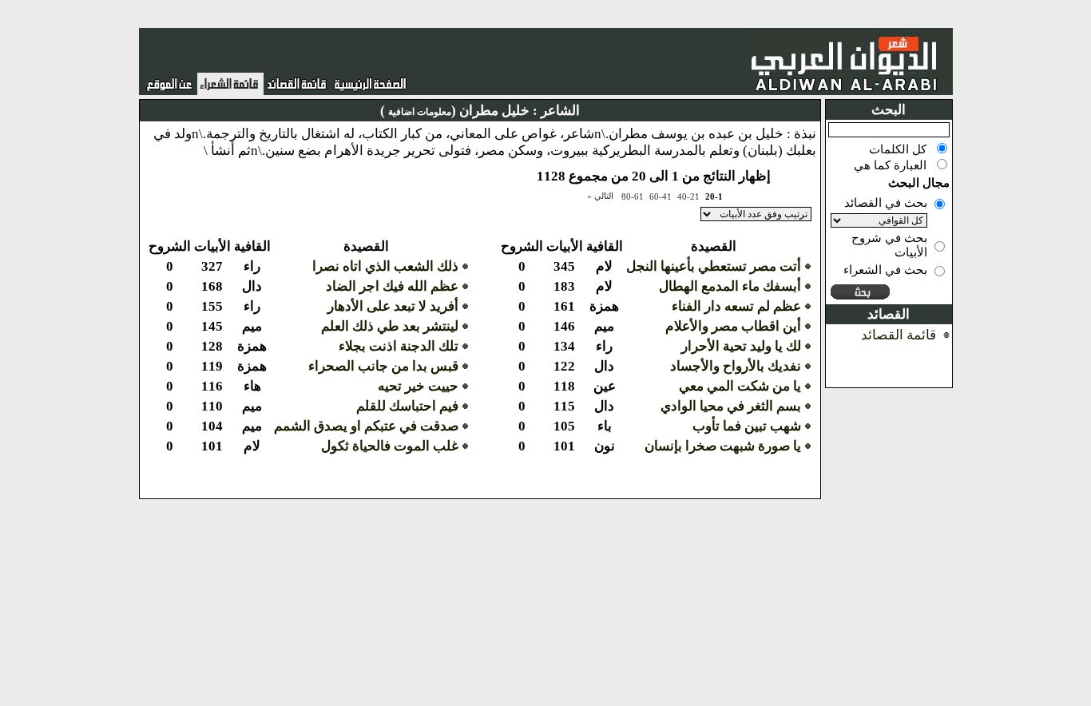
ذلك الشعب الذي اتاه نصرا (385, 266)
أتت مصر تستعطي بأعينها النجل (713, 266)
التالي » (600, 195)
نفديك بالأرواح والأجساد (735, 366)
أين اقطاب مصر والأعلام (733, 326)
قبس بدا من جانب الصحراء (383, 366)
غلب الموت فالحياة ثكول (389, 446)
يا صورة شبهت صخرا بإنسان (723, 446)
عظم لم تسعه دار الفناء (736, 306)
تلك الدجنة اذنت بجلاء (398, 346)
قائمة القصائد (898, 335)
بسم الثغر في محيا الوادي (731, 406)
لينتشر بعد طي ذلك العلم (389, 326)
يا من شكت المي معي (740, 386)
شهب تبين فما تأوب (746, 426)
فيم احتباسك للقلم (407, 406)
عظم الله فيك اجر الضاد (392, 286)
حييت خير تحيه (418, 386)
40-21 (688, 196)
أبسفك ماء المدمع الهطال (730, 286)
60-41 (660, 196)
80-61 (632, 196)
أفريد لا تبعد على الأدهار (392, 306)
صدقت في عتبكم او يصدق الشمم (366, 426)
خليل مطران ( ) (455, 110)
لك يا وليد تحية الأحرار (741, 346)
